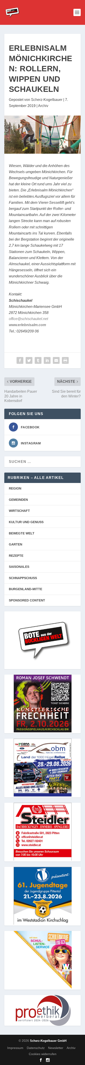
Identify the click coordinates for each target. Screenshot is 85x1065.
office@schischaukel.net (28, 319)
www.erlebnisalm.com (27, 325)
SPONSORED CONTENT (27, 600)
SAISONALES (19, 566)
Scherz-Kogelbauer (46, 100)
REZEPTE (16, 555)
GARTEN (15, 544)
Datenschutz (36, 1047)
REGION (15, 488)
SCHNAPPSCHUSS (23, 578)
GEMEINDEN (18, 499)
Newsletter (55, 1047)
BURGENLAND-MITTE (25, 589)
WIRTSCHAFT (19, 511)
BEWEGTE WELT (21, 533)
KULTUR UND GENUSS (26, 522)
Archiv (43, 106)
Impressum (15, 1047)
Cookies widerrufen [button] (42, 1054)
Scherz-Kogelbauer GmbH (48, 1040)
